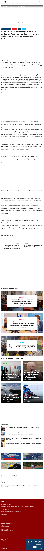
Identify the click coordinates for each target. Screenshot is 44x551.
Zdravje (5, 363)
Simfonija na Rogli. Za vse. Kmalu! (31, 398)
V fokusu (22, 297)
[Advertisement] (22, 51)
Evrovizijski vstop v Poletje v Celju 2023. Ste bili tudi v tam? (33, 246)
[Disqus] (22, 271)
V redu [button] (34, 546)
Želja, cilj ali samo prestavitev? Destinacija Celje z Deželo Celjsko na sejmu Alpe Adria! (22, 346)
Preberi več (38, 544)
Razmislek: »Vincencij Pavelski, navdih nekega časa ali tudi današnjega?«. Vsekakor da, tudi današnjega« (22, 301)
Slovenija (14, 29)
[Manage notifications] (41, 548)
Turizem (24, 29)
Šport (19, 29)
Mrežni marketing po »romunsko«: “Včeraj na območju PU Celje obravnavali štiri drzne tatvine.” (23, 444)
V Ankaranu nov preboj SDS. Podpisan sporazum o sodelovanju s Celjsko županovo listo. (11, 248)
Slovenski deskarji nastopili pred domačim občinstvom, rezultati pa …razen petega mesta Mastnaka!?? (11, 396)
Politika (26, 363)
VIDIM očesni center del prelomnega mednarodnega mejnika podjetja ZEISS (11, 375)
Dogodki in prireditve (6, 29)
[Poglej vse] (11, 456)
